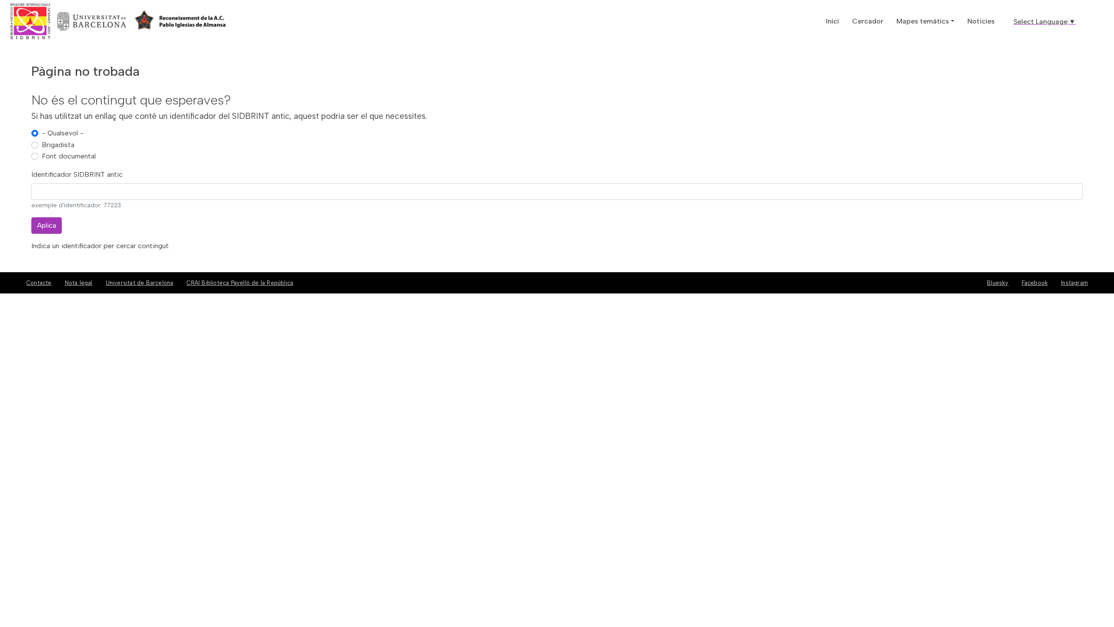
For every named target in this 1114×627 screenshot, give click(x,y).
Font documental (69, 156)
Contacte (39, 283)
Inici (832, 21)
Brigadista (58, 145)
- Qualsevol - (63, 133)
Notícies (981, 21)
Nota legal (79, 283)
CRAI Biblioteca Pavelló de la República (239, 283)
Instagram (1074, 283)
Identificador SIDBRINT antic (77, 174)
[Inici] (62, 21)
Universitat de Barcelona (140, 283)
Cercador (867, 21)
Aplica (46, 225)
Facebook (1035, 283)
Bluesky (997, 283)
